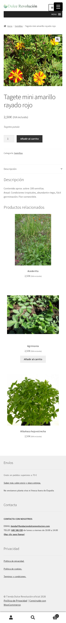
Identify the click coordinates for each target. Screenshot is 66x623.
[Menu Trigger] (58, 6)
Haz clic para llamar (14, 534)
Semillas (19, 26)
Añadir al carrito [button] (33, 359)
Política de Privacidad (15, 600)
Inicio (9, 26)
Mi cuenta (11, 617)
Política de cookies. (13, 569)
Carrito (51, 615)
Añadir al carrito (29, 138)
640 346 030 (17, 530)
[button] (54, 14)
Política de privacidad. (14, 561)
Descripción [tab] (10, 168)
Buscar (33, 617)
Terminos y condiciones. (15, 576)
